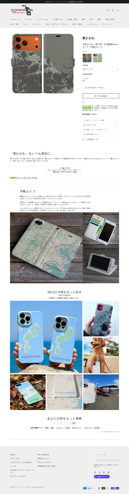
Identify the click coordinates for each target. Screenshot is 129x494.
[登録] (118, 460)
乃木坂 (67, 428)
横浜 (52, 428)
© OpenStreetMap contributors (110, 431)
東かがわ (19, 178)
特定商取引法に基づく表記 (46, 466)
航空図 (96, 428)
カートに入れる (101, 96)
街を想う (13, 455)
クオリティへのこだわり (18, 476)
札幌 (46, 428)
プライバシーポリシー (44, 462)
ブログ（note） (15, 458)
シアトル (59, 428)
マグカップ (88, 428)
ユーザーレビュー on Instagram (21, 462)
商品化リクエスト (43, 458)
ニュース (13, 466)
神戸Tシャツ (77, 428)
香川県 (34, 178)
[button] (107, 10)
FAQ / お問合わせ (43, 455)
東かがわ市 (27, 178)
